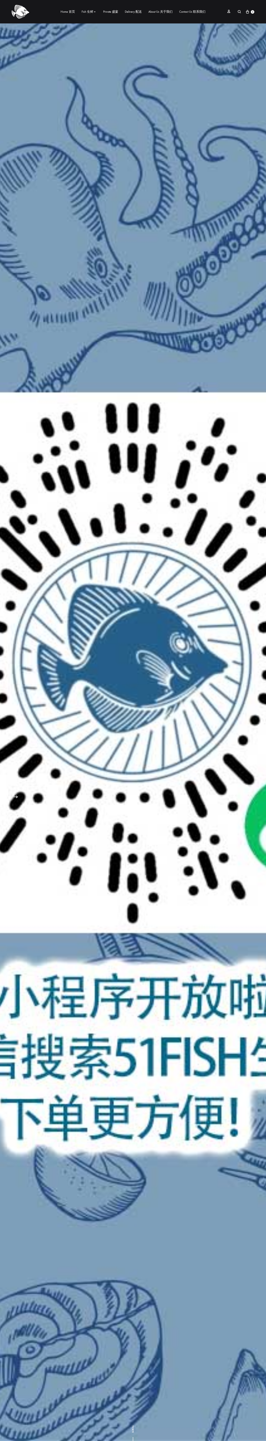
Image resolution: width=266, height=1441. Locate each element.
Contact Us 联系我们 (192, 11)
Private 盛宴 (110, 11)
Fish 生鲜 (87, 11)
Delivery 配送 (133, 11)
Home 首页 (68, 11)
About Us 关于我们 (160, 11)
